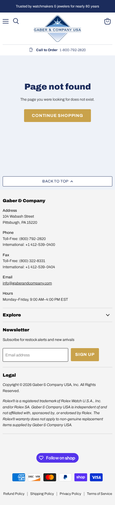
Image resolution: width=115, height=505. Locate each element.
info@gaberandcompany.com (27, 283)
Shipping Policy (42, 494)
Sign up (85, 354)
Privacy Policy (70, 494)
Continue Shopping (57, 115)
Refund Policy (13, 494)
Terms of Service (99, 494)
